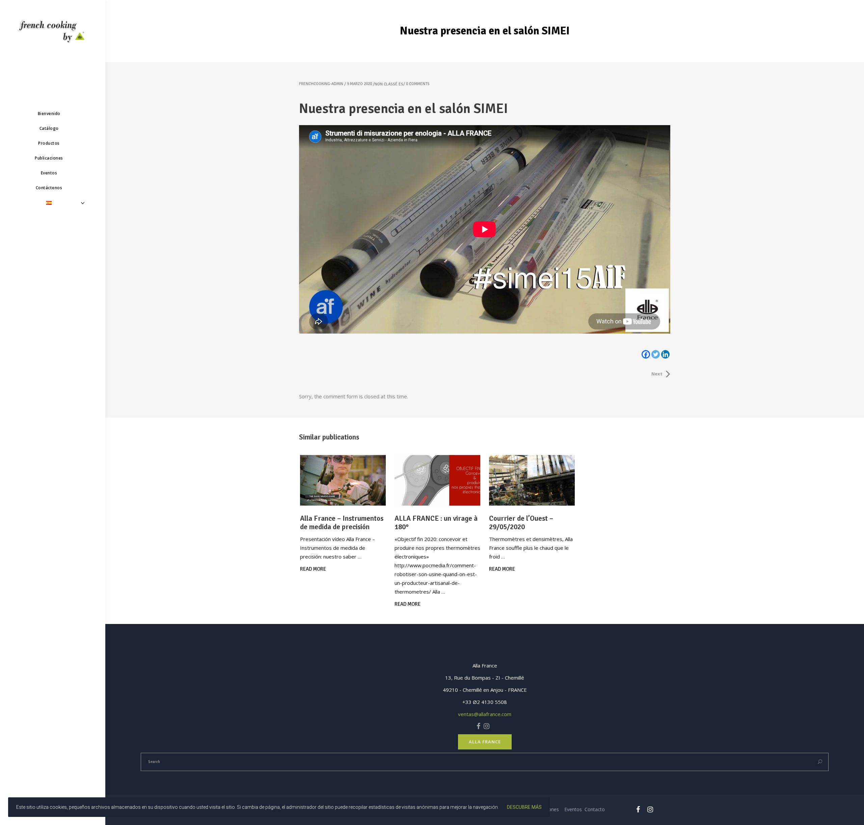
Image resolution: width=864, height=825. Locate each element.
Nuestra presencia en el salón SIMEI (403, 108)
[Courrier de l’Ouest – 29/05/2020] (532, 480)
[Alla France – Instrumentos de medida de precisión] (343, 480)
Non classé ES (389, 84)
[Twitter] (655, 354)
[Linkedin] (665, 354)
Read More (313, 569)
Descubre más (524, 807)
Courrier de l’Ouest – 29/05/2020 (521, 522)
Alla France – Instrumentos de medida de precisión (341, 522)
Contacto (595, 809)
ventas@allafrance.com (484, 714)
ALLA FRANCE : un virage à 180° (436, 522)
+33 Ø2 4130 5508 (484, 702)
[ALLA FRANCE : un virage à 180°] (437, 480)
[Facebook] (646, 354)
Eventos (573, 809)
